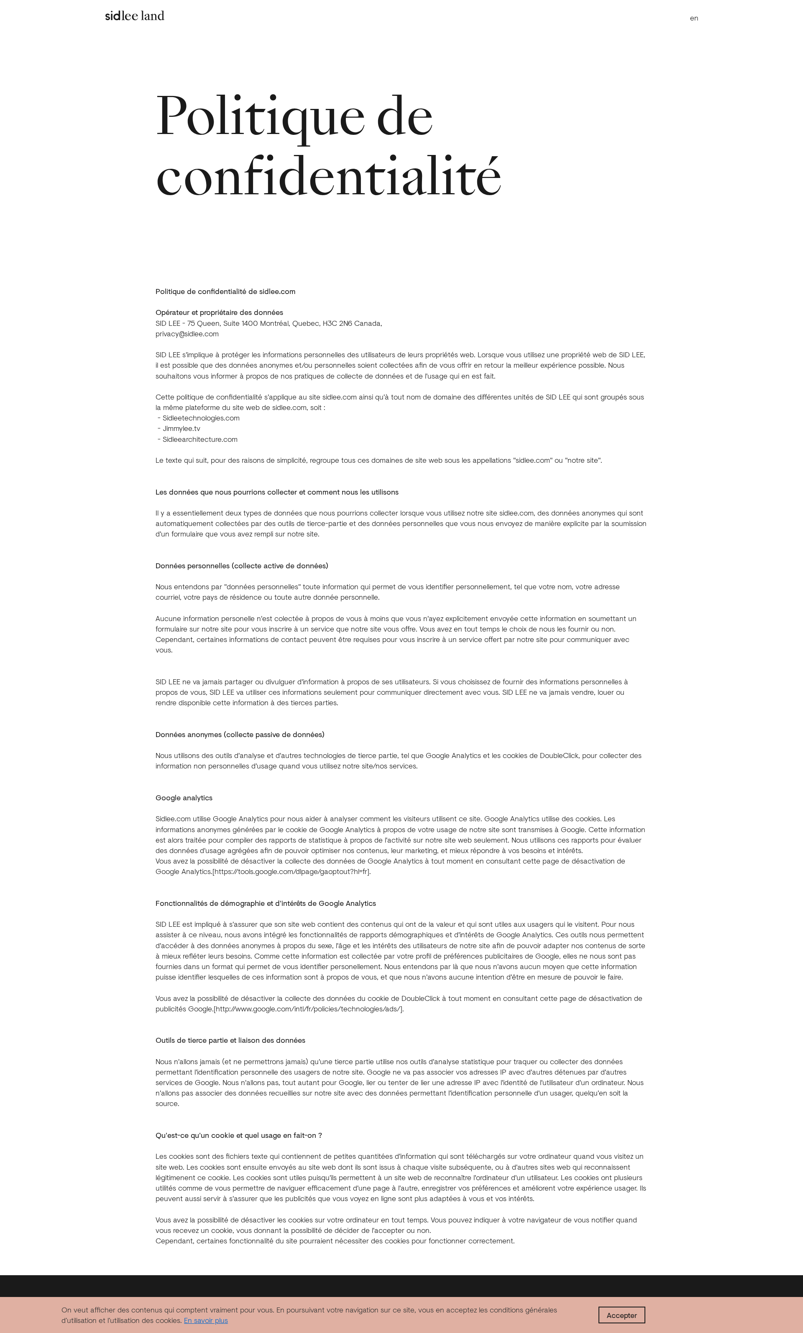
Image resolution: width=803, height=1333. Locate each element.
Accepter (622, 1315)
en (694, 18)
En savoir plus (206, 1320)
